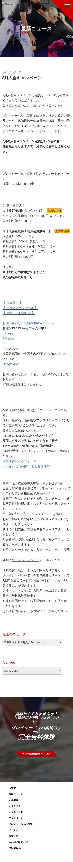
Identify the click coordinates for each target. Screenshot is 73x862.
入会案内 (13, 800)
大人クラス (14, 806)
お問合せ (13, 836)
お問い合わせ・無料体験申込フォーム (28, 323)
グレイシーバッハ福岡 (20, 824)
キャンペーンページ (25, 560)
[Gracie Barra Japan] (12, 4)
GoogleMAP (11, 364)
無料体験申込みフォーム (19, 461)
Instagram (9, 333)
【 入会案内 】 (13, 302)
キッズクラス (15, 812)
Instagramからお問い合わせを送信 (26, 466)
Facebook (9, 338)
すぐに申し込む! (36, 754)
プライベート (15, 818)
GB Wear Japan (18, 842)
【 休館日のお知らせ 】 (19, 313)
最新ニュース (15, 794)
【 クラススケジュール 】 (20, 308)
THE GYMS (14, 847)
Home (12, 788)
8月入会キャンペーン (22, 77)
